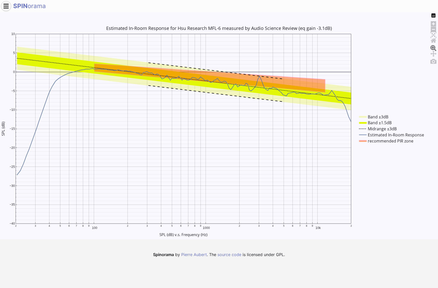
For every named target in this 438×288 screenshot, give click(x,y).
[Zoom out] (433, 28)
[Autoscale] (433, 34)
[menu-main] (6, 6)
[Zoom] (433, 47)
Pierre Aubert (194, 254)
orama (29, 6)
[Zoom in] (433, 23)
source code (229, 254)
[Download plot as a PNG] (433, 60)
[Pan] (433, 53)
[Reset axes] (433, 40)
